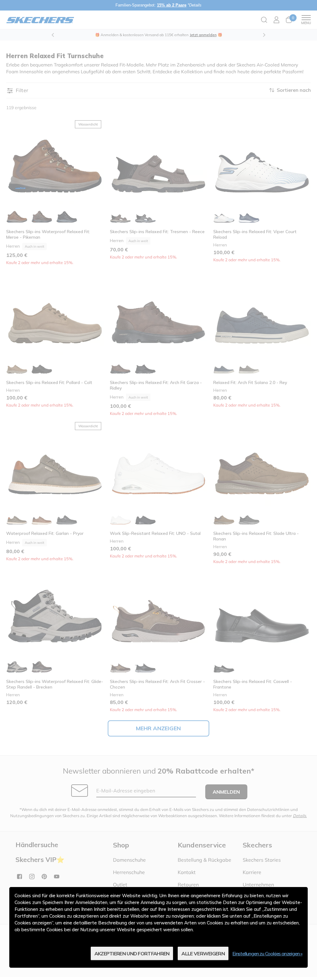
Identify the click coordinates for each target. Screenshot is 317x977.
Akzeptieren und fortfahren (132, 953)
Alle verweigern (203, 953)
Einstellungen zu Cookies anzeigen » (267, 953)
